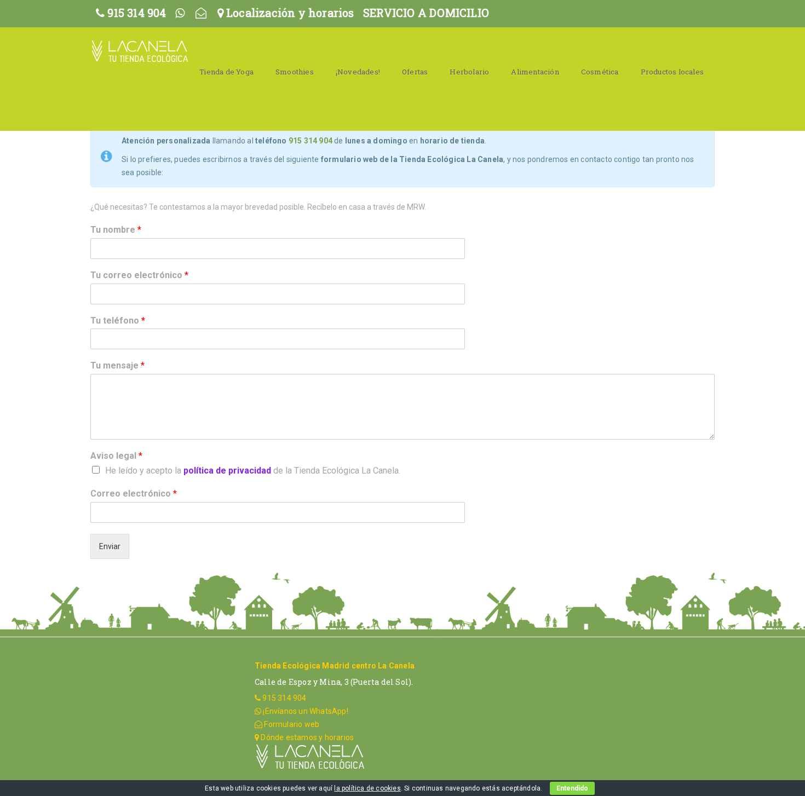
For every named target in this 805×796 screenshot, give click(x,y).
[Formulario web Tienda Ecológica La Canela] (201, 12)
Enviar (109, 546)
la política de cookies (367, 788)
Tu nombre (115, 229)
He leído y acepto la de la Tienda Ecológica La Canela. (252, 470)
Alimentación (535, 72)
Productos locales (672, 72)
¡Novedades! (358, 72)
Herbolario (469, 72)
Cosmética (600, 72)
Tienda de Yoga (226, 72)
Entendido (572, 788)
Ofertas (415, 72)
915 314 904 (135, 12)
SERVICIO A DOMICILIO (426, 12)
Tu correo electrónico (139, 275)
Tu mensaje (117, 365)
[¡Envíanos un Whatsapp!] (180, 12)
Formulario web (290, 724)
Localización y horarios (288, 12)
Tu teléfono (117, 320)
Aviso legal (116, 456)
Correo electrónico (133, 493)
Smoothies (294, 72)
